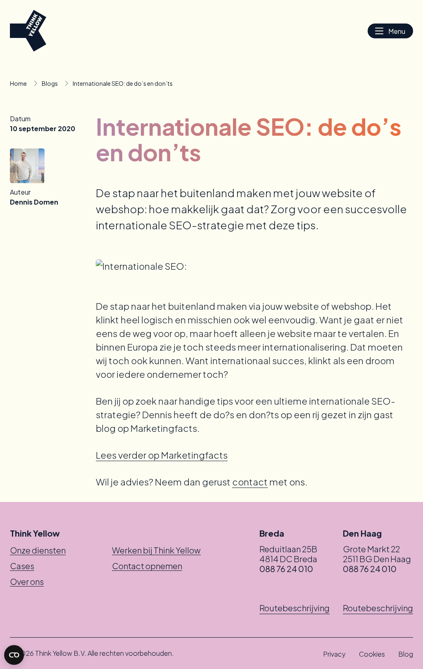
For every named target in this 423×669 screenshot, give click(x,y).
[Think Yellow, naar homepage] (28, 31)
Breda (271, 533)
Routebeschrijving (294, 608)
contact (250, 482)
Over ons (27, 581)
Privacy (334, 654)
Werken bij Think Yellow (156, 550)
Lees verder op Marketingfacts (162, 455)
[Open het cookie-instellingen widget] (14, 655)
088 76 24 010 (286, 569)
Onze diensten (38, 550)
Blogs (50, 83)
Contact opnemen (147, 566)
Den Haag (362, 533)
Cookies (372, 654)
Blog (405, 654)
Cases (22, 566)
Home (18, 83)
